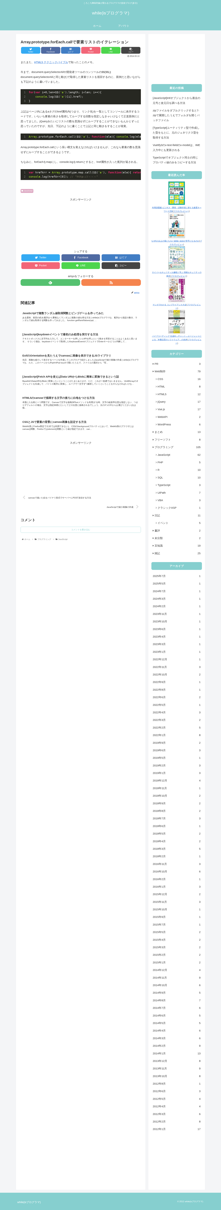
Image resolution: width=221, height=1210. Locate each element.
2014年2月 (177, 1045)
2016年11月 (177, 864)
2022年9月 (177, 682)
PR (178, 363)
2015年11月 (177, 901)
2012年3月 (177, 1114)
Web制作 (178, 371)
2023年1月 (177, 651)
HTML (179, 386)
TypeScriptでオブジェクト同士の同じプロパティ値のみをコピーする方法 (175, 160)
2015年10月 (177, 909)
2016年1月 (177, 886)
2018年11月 (177, 788)
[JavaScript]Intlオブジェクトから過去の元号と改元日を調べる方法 (176, 100)
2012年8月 (177, 1083)
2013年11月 (177, 1068)
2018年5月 (177, 833)
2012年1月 (177, 1129)
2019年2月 (177, 765)
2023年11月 (177, 613)
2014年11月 (177, 977)
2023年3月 (177, 644)
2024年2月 (177, 606)
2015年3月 (177, 947)
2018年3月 (177, 848)
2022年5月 (177, 704)
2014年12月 (177, 970)
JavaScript (28, 191)
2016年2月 (177, 879)
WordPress (179, 424)
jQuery (179, 401)
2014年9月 (177, 992)
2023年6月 (177, 629)
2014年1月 (177, 1053)
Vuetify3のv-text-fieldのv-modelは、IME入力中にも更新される (176, 147)
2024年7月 (177, 591)
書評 (178, 530)
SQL (179, 477)
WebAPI (179, 416)
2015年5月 (177, 932)
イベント (179, 522)
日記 (178, 515)
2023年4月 (177, 636)
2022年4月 (177, 712)
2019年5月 (177, 757)
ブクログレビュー (181, 211)
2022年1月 (177, 735)
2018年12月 (177, 780)
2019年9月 (177, 742)
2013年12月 (177, 1060)
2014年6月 (177, 1015)
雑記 (178, 553)
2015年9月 (177, 916)
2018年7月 (177, 818)
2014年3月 (177, 1038)
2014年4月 (177, 1030)
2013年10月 (177, 1076)
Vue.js (179, 409)
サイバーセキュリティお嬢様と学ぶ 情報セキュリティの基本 (176, 274)
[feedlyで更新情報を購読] (50, 282)
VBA (179, 500)
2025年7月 (177, 576)
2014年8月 (177, 1000)
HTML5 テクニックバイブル (51, 62)
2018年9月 (177, 803)
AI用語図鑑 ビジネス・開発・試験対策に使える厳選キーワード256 (176, 209)
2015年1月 (177, 962)
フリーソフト (178, 439)
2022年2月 (177, 727)
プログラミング (178, 447)
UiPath (179, 492)
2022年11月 (177, 667)
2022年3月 (177, 719)
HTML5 (179, 394)
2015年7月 (177, 924)
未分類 (178, 538)
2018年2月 (177, 856)
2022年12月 (177, 659)
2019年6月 (177, 750)
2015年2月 (177, 954)
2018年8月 (177, 810)
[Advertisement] (81, 223)
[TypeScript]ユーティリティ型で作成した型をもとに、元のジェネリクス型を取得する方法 (176, 132)
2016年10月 (177, 871)
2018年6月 (177, 826)
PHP (179, 462)
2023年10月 (177, 621)
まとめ (178, 432)
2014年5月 (177, 1023)
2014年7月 (177, 1007)
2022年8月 (177, 689)
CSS (179, 379)
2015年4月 (177, 939)
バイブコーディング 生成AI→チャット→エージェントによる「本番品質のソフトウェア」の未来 (176, 338)
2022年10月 (177, 674)
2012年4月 (177, 1106)
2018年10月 (177, 795)
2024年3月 (177, 598)
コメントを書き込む (80, 529)
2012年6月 (177, 1091)
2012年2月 (177, 1121)
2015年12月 (177, 894)
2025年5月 (177, 583)
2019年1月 (177, 773)
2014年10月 (177, 985)
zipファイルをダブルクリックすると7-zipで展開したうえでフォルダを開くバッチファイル (176, 115)
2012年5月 (177, 1098)
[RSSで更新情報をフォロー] (111, 282)
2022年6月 (177, 697)
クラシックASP (179, 507)
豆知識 (178, 545)
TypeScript (179, 485)
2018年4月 (177, 841)
